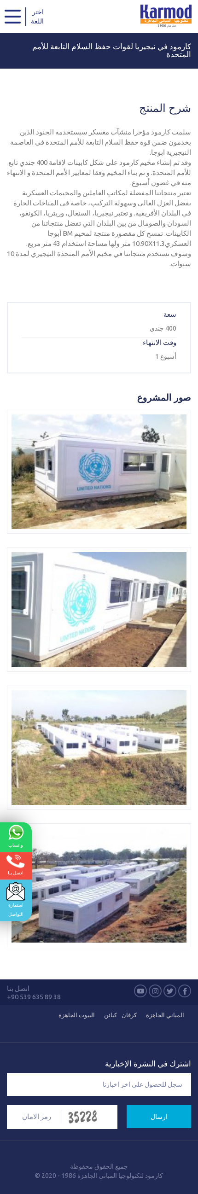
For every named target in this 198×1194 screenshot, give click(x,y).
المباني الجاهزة (165, 1015)
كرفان (129, 1015)
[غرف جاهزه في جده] (99, 748)
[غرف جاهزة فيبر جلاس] (99, 472)
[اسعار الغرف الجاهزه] (99, 609)
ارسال (159, 1116)
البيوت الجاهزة (76, 1015)
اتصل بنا (15, 872)
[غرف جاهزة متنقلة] (99, 885)
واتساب (15, 844)
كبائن (110, 1015)
